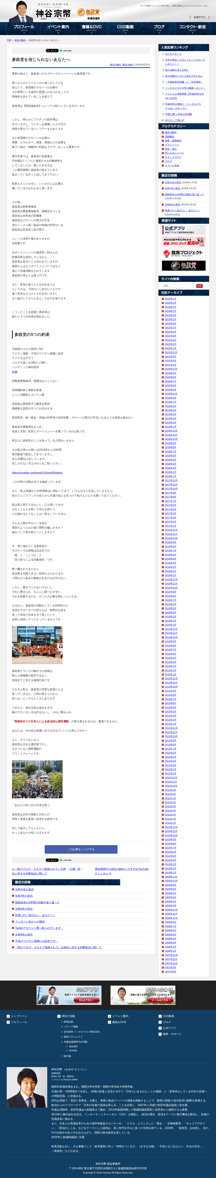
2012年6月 (170, 752)
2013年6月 (170, 703)
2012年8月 (170, 744)
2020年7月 (170, 381)
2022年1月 (170, 348)
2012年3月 (170, 765)
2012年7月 (170, 748)
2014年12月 (171, 629)
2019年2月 (170, 422)
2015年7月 (170, 600)
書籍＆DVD (91, 28)
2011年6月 (170, 802)
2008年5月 (170, 934)
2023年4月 (170, 315)
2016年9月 (170, 542)
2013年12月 (171, 678)
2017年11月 (171, 484)
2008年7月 (170, 926)
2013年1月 (170, 724)
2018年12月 (171, 430)
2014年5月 (170, 658)
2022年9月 (170, 323)
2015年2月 (170, 620)
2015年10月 (171, 587)
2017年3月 (170, 517)
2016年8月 (170, 546)
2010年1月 (170, 872)
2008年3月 (170, 942)
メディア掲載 (71, 1026)
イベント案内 (57, 28)
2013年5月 (170, 707)
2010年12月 (171, 827)
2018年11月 (171, 435)
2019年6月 (170, 406)
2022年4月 (170, 336)
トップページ (19, 1016)
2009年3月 (170, 905)
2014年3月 (170, 666)
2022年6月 (170, 331)
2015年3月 (170, 616)
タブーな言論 (172, 165)
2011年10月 (171, 785)
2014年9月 (170, 641)
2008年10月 (171, 918)
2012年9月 (170, 740)
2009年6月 (170, 893)
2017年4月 (170, 513)
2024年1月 (170, 311)
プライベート (172, 144)
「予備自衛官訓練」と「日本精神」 (184, 82)
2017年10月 (171, 488)
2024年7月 (170, 307)
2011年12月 (171, 777)
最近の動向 (20, 40)
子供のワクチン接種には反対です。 (36, 941)
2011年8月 (170, 794)
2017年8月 (170, 497)
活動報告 (169, 136)
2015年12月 (171, 579)
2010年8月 (170, 843)
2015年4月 (170, 612)
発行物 (67, 1056)
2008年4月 (170, 938)
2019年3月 (170, 418)
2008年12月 (171, 909)
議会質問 (73, 1046)
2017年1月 (170, 526)
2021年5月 (170, 356)
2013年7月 (170, 699)
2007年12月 (171, 955)
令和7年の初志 (24, 895)
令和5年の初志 (24, 934)
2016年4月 (170, 563)
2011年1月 (170, 823)
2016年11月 (171, 534)
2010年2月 (170, 868)
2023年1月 (170, 319)
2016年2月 (170, 571)
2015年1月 (170, 624)
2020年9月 (170, 373)
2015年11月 (171, 583)
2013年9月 (170, 691)
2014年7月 (170, 649)
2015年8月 (170, 596)
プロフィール (23, 28)
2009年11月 (171, 876)
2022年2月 (170, 344)
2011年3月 (170, 814)
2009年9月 (170, 885)
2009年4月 (170, 901)
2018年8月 (170, 447)
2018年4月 (170, 463)
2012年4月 (170, 761)
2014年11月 (171, 633)
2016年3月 (170, 567)
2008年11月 (171, 913)
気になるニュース (174, 153)
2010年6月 (170, 852)
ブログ (159, 28)
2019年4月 (170, 414)
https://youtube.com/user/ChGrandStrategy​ (37, 472)
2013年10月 (171, 686)
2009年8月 (170, 889)
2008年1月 (170, 951)
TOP (9, 40)
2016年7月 (170, 550)
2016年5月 (170, 558)
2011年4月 (170, 810)
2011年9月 (170, 790)
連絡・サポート (172, 1033)
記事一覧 (75, 869)
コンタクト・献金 (192, 28)
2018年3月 (170, 468)
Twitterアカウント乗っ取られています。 (39, 928)
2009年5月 (170, 897)
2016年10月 (171, 538)
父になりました (173, 54)
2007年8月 (170, 971)
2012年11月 (171, 732)
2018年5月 (170, 459)
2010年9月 (170, 839)
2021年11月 (171, 352)
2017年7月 (170, 501)
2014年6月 (170, 653)
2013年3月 (170, 715)
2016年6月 (170, 554)
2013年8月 (170, 695)
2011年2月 (170, 819)
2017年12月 (171, 480)
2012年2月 (170, 769)
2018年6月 (170, 455)
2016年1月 (170, 575)
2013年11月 (171, 682)
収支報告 (73, 1050)
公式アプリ (200, 17)
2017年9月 (170, 492)
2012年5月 (170, 757)
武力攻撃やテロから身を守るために (184, 76)
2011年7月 (170, 798)
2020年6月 (170, 385)
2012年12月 (171, 728)
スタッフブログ (173, 157)
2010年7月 (170, 847)
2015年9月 (170, 591)
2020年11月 (171, 369)
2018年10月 (171, 439)
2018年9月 (170, 443)
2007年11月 (171, 959)
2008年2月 (170, 947)
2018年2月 (170, 472)
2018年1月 (170, 476)
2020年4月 (170, 389)
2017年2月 (170, 521)
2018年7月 (170, 451)
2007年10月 (171, 963)
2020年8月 (170, 377)
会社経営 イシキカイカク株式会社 (82, 1031)
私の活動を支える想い (177, 70)
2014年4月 (170, 662)
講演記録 (68, 1021)
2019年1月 (170, 426)
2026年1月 (170, 298)
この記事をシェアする (81, 849)
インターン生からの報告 (30, 921)
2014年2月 (170, 670)
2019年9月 (170, 398)
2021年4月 (170, 360)
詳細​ (14, 371)
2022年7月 (170, 327)
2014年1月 (170, 674)
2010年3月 (170, 864)
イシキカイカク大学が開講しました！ (185, 88)
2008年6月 (170, 930)
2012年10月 (171, 736)
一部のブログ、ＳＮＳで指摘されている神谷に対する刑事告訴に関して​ (58, 947)
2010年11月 (171, 831)
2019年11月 (171, 393)
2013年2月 (170, 719)
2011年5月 (170, 806)
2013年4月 (170, 711)
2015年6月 (170, 604)
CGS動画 (125, 28)
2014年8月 (170, 645)
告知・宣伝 (171, 149)
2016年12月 (171, 530)
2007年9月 (170, 967)
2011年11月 (171, 781)
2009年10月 (171, 880)
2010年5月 (170, 856)
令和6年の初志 (24, 908)
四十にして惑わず (174, 120)
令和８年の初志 (24, 889)
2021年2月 (170, 364)
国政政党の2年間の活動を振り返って (37, 902)
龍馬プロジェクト (73, 1036)
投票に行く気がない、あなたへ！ (35, 915)
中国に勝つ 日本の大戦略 (178, 114)
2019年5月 (170, 410)
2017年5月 (170, 509)
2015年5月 (170, 608)
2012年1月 (170, 773)
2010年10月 (171, 835)
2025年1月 (170, 302)
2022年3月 (170, 340)
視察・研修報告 (173, 140)
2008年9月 (170, 922)
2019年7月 (170, 402)
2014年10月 (171, 637)
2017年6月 (170, 505)
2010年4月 (170, 860)
